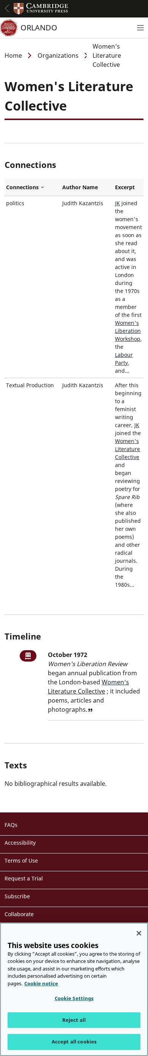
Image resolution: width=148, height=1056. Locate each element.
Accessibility (20, 842)
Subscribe (17, 896)
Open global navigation (7, 8)
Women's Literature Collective (127, 449)
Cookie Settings (74, 998)
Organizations (58, 55)
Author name (80, 187)
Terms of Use (21, 860)
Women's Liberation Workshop (128, 330)
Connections (32, 187)
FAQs (11, 824)
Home (13, 55)
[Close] (139, 933)
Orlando (38, 27)
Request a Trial (24, 878)
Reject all (74, 1019)
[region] (74, 989)
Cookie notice (41, 983)
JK (117, 203)
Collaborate (19, 914)
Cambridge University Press (41, 8)
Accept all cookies (74, 1041)
